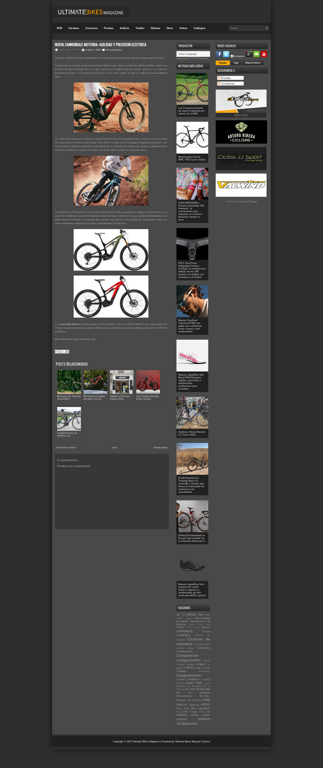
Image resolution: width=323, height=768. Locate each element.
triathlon (181, 715)
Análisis (124, 28)
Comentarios (227, 83)
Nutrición (194, 704)
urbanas (181, 719)
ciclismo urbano (185, 648)
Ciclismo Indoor (202, 644)
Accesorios (202, 618)
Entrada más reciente (66, 447)
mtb (206, 699)
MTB (59, 28)
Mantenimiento (184, 696)
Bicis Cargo (194, 627)
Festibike (205, 679)
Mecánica (205, 696)
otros (205, 704)
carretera (184, 631)
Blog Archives (253, 63)
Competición (187, 655)
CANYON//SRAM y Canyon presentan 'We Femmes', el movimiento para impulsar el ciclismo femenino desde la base (191, 211)
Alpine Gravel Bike (200, 625)
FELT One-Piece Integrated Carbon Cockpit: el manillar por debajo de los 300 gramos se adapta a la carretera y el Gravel (192, 270)
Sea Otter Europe (186, 711)
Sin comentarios (114, 50)
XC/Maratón (187, 723)
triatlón (194, 715)
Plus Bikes (190, 708)
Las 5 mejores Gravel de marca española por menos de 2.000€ (191, 111)
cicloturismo (184, 651)
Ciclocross (91, 28)
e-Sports (206, 668)
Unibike (206, 715)
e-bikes (89, 50)
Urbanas (155, 28)
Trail (207, 711)
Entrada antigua (161, 447)
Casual (206, 631)
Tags (236, 63)
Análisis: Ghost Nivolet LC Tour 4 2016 (191, 433)
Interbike (180, 686)
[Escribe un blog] (60, 352)
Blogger (253, 201)
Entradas (225, 78)
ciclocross (203, 648)
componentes (188, 660)
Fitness (180, 683)
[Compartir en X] (64, 352)
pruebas (204, 708)
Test (201, 711)
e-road (197, 668)
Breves (206, 627)
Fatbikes (193, 679)
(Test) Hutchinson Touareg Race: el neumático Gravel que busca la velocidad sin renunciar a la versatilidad (191, 485)
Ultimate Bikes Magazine (146, 741)
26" (178, 614)
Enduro (181, 671)
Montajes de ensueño (189, 700)
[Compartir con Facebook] (67, 352)
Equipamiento (188, 675)
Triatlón (140, 28)
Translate (202, 58)
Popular (223, 63)
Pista (179, 708)
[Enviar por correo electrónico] (57, 352)
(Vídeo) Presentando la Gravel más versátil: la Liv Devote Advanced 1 (191, 538)
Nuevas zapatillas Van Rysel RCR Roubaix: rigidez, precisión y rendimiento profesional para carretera (191, 381)
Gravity (207, 683)
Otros (170, 28)
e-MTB (97, 50)
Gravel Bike (193, 683)
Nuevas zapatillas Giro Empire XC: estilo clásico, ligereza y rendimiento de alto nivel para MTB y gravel (192, 590)
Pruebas (108, 28)
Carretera (73, 28)
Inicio (114, 447)
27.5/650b (189, 614)
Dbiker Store (241, 115)
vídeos (204, 719)
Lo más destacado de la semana (193, 691)
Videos (183, 28)
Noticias (181, 704)
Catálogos (199, 28)
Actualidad (182, 621)
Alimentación (198, 621)
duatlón (190, 664)
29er (200, 614)
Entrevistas (204, 671)
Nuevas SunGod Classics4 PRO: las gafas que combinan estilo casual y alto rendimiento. (190, 326)
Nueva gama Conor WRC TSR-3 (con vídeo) (191, 158)
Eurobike (181, 679)
